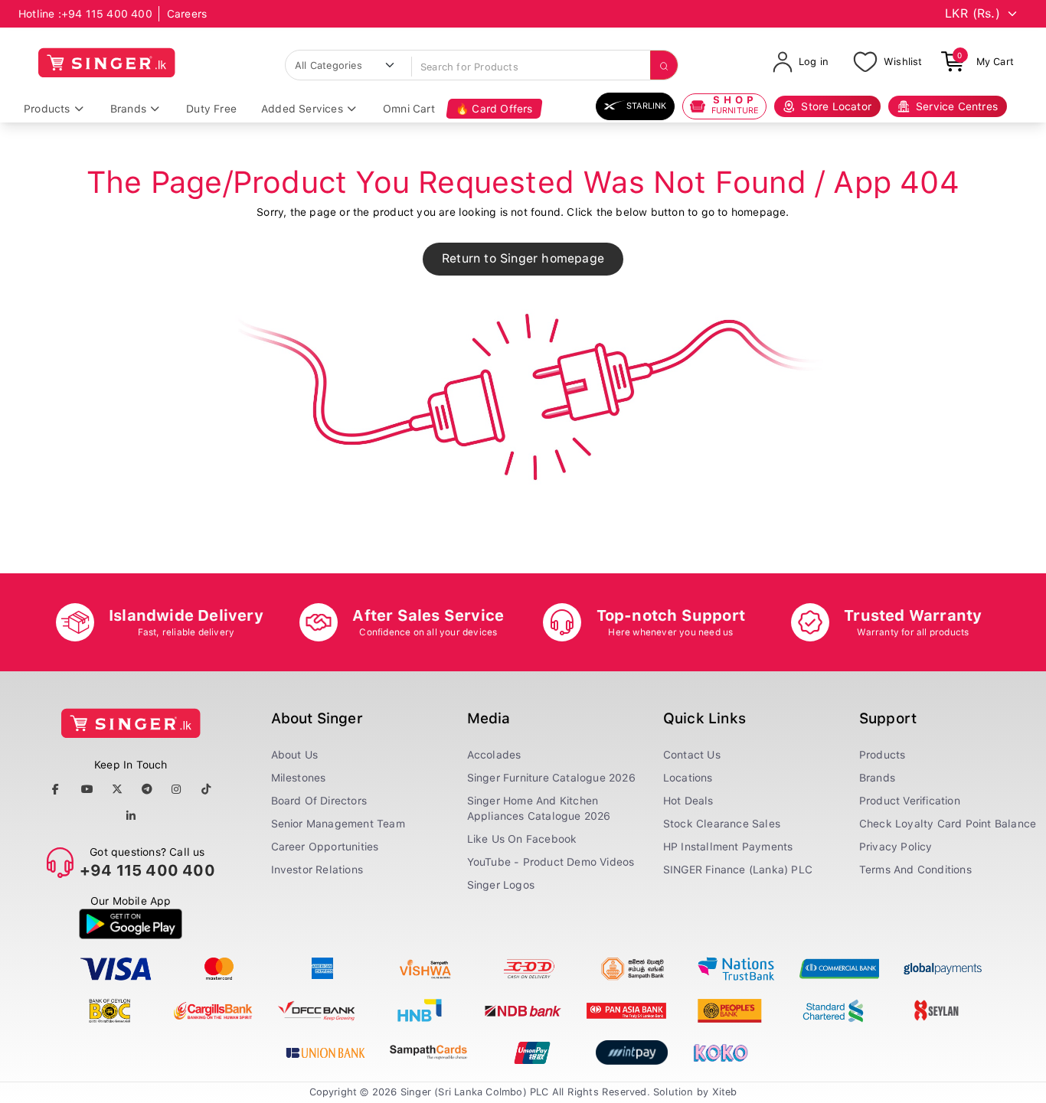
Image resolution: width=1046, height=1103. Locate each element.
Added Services (302, 109)
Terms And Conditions (915, 869)
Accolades (494, 755)
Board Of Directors (319, 801)
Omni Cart (409, 109)
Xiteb (724, 1092)
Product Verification (909, 801)
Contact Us (692, 755)
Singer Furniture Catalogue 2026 (551, 778)
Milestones (298, 778)
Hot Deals (688, 801)
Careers (187, 14)
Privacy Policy (896, 846)
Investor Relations (317, 869)
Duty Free (211, 109)
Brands (128, 109)
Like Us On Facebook (522, 839)
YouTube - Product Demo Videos (551, 862)
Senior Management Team (338, 823)
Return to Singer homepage (523, 258)
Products (47, 109)
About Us (295, 755)
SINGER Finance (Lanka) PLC (737, 869)
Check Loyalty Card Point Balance (947, 823)
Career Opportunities (325, 846)
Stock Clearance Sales (721, 823)
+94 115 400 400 (106, 14)
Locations (688, 778)
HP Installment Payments (728, 846)
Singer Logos (500, 885)
